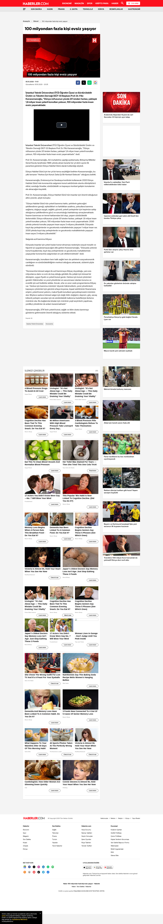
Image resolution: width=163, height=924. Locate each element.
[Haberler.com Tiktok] (38, 872)
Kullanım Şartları (116, 830)
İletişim (120, 818)
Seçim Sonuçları (87, 836)
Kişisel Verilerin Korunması (120, 839)
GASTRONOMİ (134, 9)
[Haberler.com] (34, 818)
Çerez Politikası (116, 836)
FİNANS (61, 9)
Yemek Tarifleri (87, 846)
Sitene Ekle (115, 855)
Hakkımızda (104, 818)
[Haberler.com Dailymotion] (48, 872)
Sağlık (54, 830)
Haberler (26, 826)
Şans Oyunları (86, 839)
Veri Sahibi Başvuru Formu (120, 842)
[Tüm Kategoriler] (24, 9)
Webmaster (115, 846)
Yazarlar (55, 842)
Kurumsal (114, 826)
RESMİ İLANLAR (116, 9)
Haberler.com (86, 826)
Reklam (113, 818)
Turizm (54, 839)
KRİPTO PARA (101, 3)
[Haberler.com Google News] (25, 867)
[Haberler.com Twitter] (34, 867)
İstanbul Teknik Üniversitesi (35, 324)
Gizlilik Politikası (116, 833)
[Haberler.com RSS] (25, 872)
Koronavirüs (49, 324)
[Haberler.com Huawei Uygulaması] (108, 867)
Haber (74, 886)
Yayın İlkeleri (136, 818)
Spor (24, 833)
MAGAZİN (79, 3)
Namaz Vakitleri (87, 833)
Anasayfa (26, 21)
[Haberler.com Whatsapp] (48, 867)
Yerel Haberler (57, 846)
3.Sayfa (25, 846)
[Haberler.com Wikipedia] (29, 872)
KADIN (50, 9)
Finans (54, 836)
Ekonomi (26, 830)
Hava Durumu (86, 830)
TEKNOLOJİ (88, 9)
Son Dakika (27, 839)
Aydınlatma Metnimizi (19, 919)
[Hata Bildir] (77, 891)
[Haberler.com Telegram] (43, 872)
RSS (112, 852)
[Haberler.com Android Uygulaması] (98, 867)
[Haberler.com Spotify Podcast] (52, 867)
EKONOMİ (67, 3)
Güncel (35, 21)
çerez (4, 916)
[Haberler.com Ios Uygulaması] (87, 867)
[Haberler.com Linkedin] (43, 867)
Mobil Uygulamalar (117, 849)
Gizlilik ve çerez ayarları (65, 891)
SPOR (89, 3)
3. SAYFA (74, 9)
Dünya (25, 849)
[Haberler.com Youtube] (34, 872)
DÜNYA (101, 9)
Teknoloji (55, 833)
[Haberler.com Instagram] (38, 867)
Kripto (25, 842)
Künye (127, 818)
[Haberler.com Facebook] (29, 867)
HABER (115, 3)
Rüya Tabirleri (86, 842)
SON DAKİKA (36, 9)
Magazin (26, 836)
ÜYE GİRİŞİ (134, 3)
